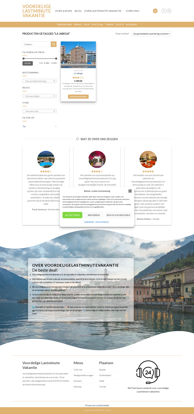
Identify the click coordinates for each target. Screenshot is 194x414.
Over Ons (132, 10)
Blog (78, 10)
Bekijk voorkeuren (118, 215)
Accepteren (72, 215)
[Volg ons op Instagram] (169, 11)
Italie (86, 24)
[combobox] (39, 81)
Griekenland (64, 24)
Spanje (77, 24)
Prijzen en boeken (78, 97)
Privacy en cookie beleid (97, 405)
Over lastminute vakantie (102, 10)
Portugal (97, 24)
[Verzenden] (54, 44)
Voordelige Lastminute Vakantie (36, 11)
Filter (28, 63)
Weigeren (94, 215)
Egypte (120, 24)
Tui (24, 126)
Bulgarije (131, 24)
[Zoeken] (155, 11)
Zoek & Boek (63, 10)
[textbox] (38, 81)
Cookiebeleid (89, 222)
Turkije (109, 24)
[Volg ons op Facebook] (163, 11)
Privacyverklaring (102, 222)
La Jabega (78, 73)
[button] (130, 191)
